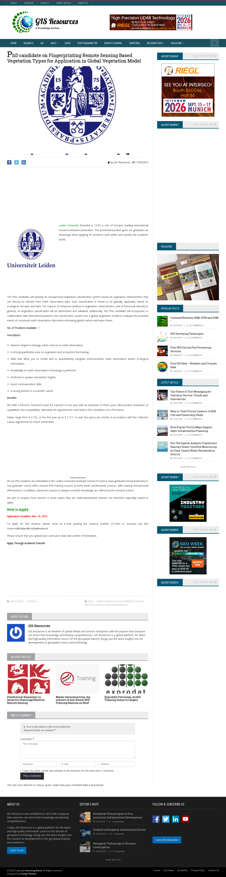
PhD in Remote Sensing (130, 601)
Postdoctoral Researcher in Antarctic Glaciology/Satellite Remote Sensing (26, 700)
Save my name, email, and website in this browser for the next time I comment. (68, 770)
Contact (44, 3)
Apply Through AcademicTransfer (26, 543)
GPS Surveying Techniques (187, 333)
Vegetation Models (116, 604)
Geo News (169, 870)
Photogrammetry (87, 43)
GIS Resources (39, 626)
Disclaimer (182, 870)
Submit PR (83, 3)
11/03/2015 (141, 162)
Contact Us (213, 870)
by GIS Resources (120, 162)
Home (14, 43)
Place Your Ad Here (203, 56)
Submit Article (63, 3)
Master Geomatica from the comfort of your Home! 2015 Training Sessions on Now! (73, 700)
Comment (27, 739)
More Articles (188, 467)
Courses (31, 601)
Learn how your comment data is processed (77, 785)
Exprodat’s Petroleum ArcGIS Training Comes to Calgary (123, 698)
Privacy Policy (198, 870)
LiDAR (67, 43)
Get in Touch (17, 850)
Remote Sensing (113, 43)
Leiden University (106, 601)
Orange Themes (28, 873)
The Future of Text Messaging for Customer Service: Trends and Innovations (190, 395)
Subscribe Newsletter (167, 839)
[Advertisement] (77, 195)
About (14, 3)
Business (28, 43)
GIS (42, 43)
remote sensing (94, 604)
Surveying (134, 43)
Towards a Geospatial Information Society (119, 829)
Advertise (29, 3)
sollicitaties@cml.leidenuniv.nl (31, 528)
